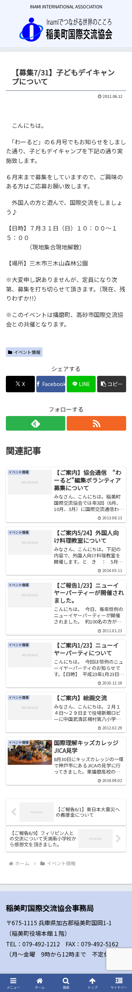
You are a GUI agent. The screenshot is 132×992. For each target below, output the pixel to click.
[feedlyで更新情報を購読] (35, 423)
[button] (111, 384)
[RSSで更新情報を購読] (96, 423)
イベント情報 (27, 352)
